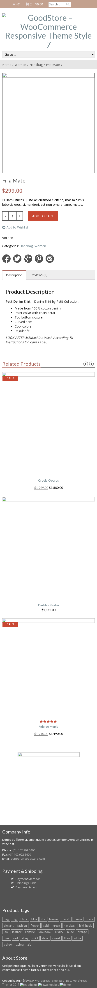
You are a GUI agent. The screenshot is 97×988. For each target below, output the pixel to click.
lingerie (30, 932)
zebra (20, 944)
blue (34, 919)
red (15, 938)
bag (6, 919)
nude (70, 932)
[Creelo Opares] (48, 422)
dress (89, 919)
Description (14, 275)
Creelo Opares (48, 480)
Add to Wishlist (17, 227)
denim (78, 919)
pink (6, 938)
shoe (45, 938)
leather (16, 932)
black (24, 919)
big (15, 919)
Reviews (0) (39, 275)
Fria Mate (53, 64)
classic (66, 919)
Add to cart (43, 216)
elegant (9, 925)
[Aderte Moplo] (48, 668)
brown (53, 919)
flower (35, 925)
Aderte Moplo (48, 726)
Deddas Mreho (48, 605)
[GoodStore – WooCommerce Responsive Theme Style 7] (48, 31)
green (56, 925)
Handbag (36, 64)
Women (20, 64)
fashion (22, 925)
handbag (69, 925)
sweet (56, 938)
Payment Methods (28, 879)
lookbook (45, 932)
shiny (25, 938)
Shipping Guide (26, 883)
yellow (8, 944)
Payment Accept (26, 887)
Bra (43, 919)
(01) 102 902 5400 (24, 850)
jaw (6, 932)
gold (46, 925)
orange (82, 932)
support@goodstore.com (28, 858)
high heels (85, 925)
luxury (59, 932)
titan (67, 938)
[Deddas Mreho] (48, 546)
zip (29, 944)
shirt (35, 938)
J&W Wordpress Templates (46, 981)
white (77, 938)
